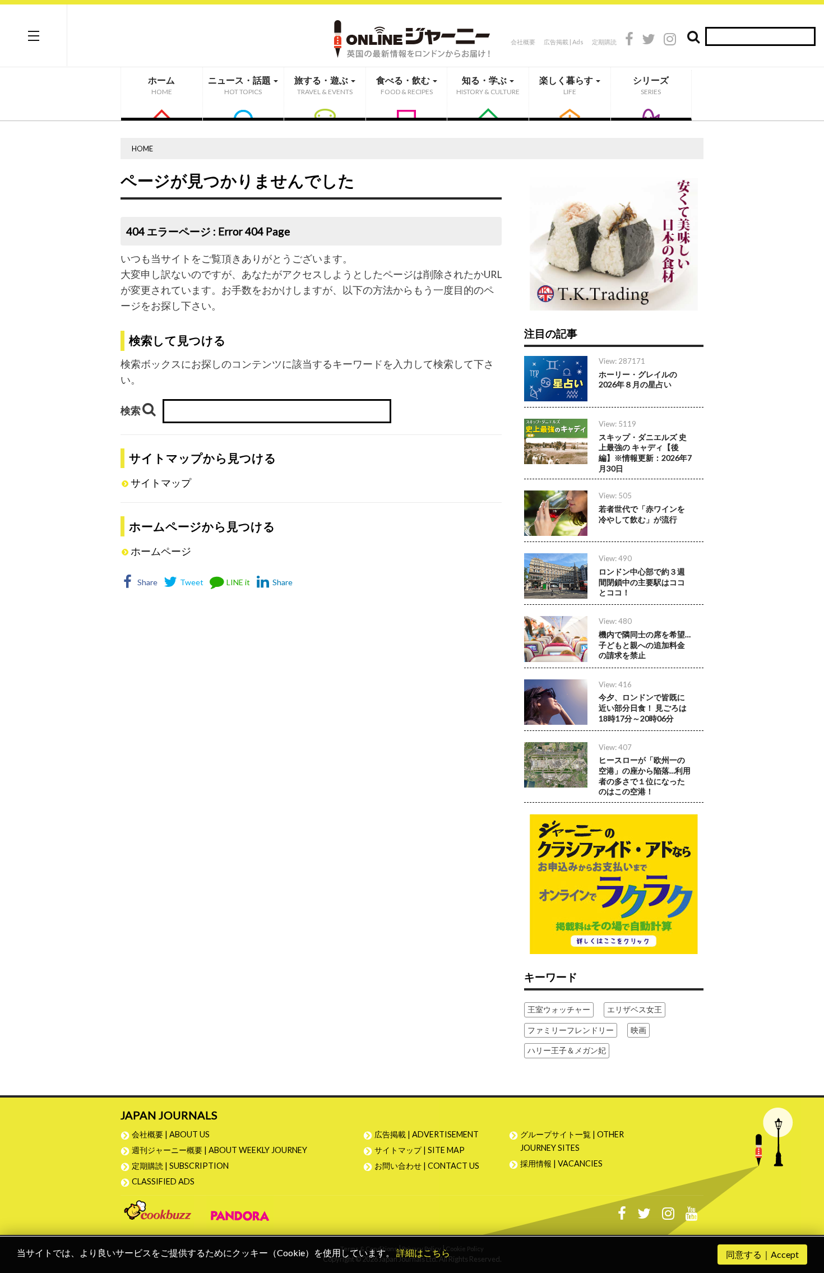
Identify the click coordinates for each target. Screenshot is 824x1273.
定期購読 (604, 41)
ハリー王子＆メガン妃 (566, 1050)
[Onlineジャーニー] (412, 35)
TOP (804, 1211)
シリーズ (651, 85)
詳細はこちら (423, 1252)
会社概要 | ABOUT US (171, 1134)
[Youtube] (692, 1216)
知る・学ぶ (488, 85)
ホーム (161, 85)
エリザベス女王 (634, 1009)
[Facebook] (629, 40)
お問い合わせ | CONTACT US (426, 1165)
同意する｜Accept (762, 1254)
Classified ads (163, 1181)
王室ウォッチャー (558, 1009)
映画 (638, 1030)
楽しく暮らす (567, 85)
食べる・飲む (404, 85)
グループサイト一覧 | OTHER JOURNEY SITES (572, 1141)
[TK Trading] (614, 239)
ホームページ (161, 551)
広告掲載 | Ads (564, 41)
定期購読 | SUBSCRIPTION (184, 1165)
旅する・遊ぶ (323, 85)
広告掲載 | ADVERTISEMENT (426, 1134)
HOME (142, 148)
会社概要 (523, 41)
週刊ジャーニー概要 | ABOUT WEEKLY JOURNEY (219, 1150)
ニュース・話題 (240, 85)
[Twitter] (648, 40)
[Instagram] (670, 40)
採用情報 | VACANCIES (561, 1163)
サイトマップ (161, 483)
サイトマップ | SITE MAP (419, 1150)
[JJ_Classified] (614, 882)
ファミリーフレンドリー (570, 1030)
